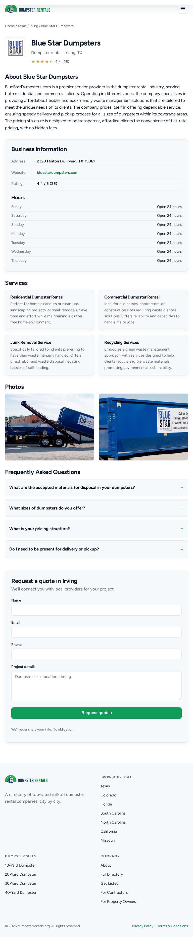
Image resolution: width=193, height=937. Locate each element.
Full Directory (112, 874)
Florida (106, 804)
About (106, 865)
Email (15, 622)
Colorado (108, 795)
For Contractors (114, 892)
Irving (33, 26)
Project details (23, 666)
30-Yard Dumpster (20, 883)
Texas (22, 26)
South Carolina (113, 813)
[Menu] (183, 9)
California (109, 831)
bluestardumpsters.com (57, 172)
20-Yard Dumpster (20, 874)
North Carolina (113, 822)
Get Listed (110, 883)
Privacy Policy (142, 926)
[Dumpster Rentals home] (27, 8)
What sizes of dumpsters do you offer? (47, 507)
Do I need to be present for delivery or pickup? (54, 548)
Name (16, 600)
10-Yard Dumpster (20, 865)
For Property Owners (118, 901)
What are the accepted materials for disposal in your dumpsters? (72, 487)
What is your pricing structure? (39, 528)
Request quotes (96, 713)
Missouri (108, 840)
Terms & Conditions (172, 926)
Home (10, 26)
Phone (16, 644)
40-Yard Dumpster (20, 892)
